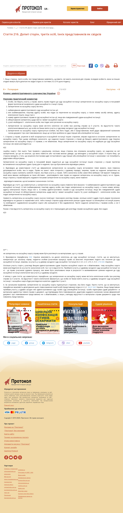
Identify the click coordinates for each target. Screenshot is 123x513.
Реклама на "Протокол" (13, 427)
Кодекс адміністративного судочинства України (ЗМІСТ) (27, 66)
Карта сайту (9, 434)
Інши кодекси (60, 66)
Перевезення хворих (24, 478)
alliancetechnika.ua (9, 471)
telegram (50, 343)
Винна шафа (21, 475)
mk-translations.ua (23, 483)
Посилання (7, 495)
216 (100, 262)
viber (68, 343)
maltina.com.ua (22, 486)
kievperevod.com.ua (10, 498)
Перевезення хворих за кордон (25, 497)
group (31, 343)
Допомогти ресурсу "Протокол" (17, 444)
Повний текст (9, 405)
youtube (86, 343)
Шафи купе (21, 488)
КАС (30, 257)
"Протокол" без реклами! (14, 430)
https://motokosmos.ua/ (11, 479)
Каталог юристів (70, 22)
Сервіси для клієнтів (11, 22)
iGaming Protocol (11, 451)
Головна (10, 28)
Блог (92, 22)
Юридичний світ (114, 22)
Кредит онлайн (10, 447)
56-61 (90, 287)
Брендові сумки (22, 491)
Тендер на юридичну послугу (16, 437)
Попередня (13, 89)
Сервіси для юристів (42, 22)
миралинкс (7, 474)
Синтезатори (8, 482)
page (13, 343)
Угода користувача (12, 441)
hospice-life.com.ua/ (24, 480)
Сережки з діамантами (11, 469)
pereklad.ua (21, 470)
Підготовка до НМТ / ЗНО (25, 472)
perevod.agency (8, 484)
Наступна (110, 89)
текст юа (6, 492)
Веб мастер (7, 476)
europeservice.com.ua (10, 490)
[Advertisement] (61, 50)
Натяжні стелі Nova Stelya (26, 493)
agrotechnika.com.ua (10, 487)
